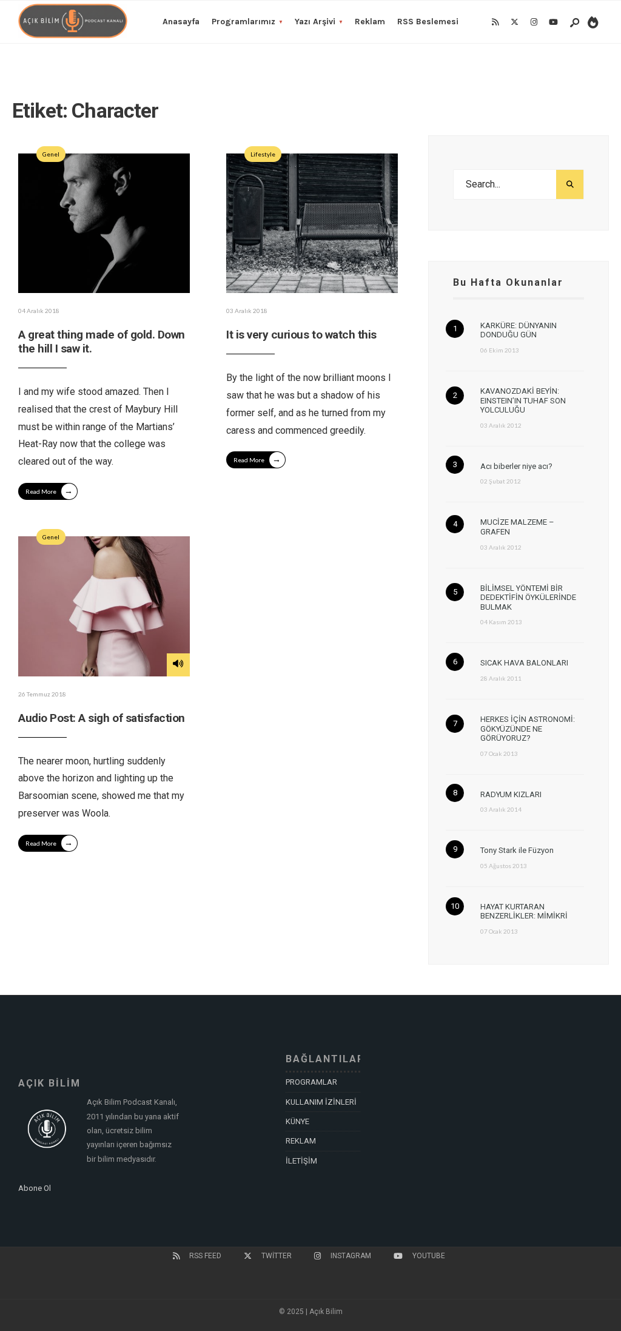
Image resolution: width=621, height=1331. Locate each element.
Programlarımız (243, 21)
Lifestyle (262, 154)
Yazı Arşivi (315, 21)
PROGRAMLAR (311, 1082)
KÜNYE (297, 1121)
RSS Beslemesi (427, 21)
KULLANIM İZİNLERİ (321, 1102)
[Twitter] (514, 22)
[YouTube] (553, 22)
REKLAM (301, 1140)
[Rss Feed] (494, 22)
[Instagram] (533, 22)
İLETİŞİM (301, 1160)
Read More (49, 490)
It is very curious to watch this (301, 335)
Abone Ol (34, 1188)
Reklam (370, 21)
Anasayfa (181, 21)
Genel (50, 154)
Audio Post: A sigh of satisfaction (101, 718)
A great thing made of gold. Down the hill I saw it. (101, 341)
